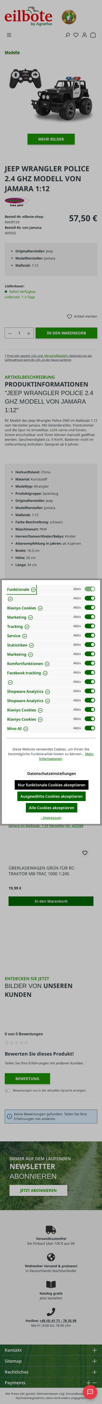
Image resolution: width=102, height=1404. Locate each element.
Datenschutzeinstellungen (51, 773)
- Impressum (51, 817)
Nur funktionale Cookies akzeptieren (51, 785)
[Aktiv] (90, 589)
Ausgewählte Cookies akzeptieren (51, 796)
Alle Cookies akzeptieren (51, 807)
